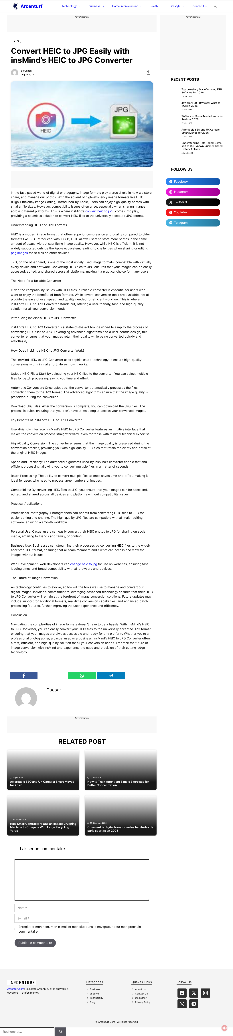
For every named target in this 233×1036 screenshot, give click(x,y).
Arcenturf (32, 6)
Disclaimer (141, 997)
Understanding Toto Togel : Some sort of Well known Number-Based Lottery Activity (202, 146)
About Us (140, 989)
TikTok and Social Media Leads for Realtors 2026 (202, 118)
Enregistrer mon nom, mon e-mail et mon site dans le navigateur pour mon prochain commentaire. (80, 929)
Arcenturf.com (15, 988)
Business (94, 6)
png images (19, 253)
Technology (69, 6)
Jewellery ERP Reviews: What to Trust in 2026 (200, 104)
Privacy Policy (142, 1002)
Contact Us (199, 6)
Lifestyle (175, 6)
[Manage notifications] (224, 1028)
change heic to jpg (83, 564)
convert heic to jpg (98, 211)
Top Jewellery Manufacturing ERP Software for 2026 (201, 91)
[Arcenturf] (16, 6)
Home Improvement (125, 6)
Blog (92, 1002)
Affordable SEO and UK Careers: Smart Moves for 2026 (200, 131)
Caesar (28, 70)
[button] (215, 6)
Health (153, 6)
